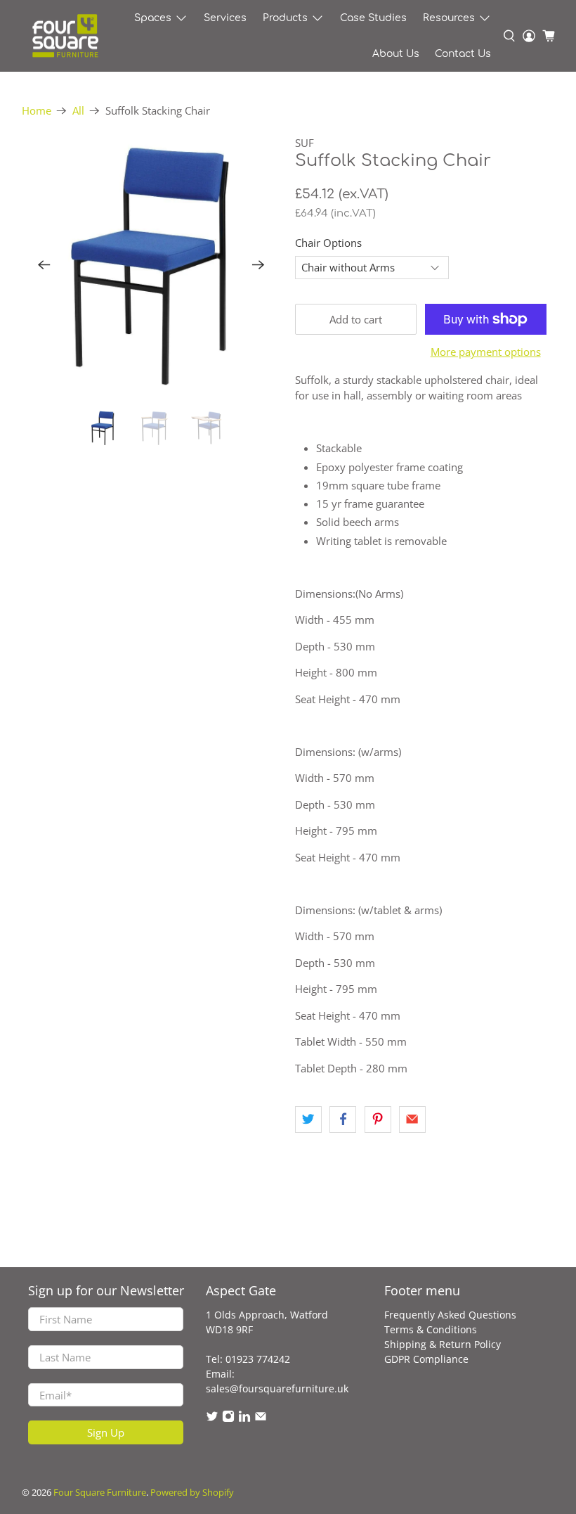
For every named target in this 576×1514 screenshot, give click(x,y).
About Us (395, 54)
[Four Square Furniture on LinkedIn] (244, 1418)
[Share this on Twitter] (308, 1119)
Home (36, 110)
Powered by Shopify (192, 1493)
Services (225, 18)
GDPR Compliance (426, 1359)
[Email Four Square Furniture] (260, 1418)
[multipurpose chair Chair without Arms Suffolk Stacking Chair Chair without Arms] (152, 265)
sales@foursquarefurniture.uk (277, 1388)
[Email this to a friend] (412, 1119)
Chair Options (328, 243)
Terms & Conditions (430, 1329)
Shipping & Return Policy (442, 1344)
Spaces (152, 18)
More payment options (486, 351)
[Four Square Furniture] (65, 36)
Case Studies (373, 18)
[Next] (258, 265)
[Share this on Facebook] (342, 1119)
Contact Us (463, 54)
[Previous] (44, 265)
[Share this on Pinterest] (378, 1119)
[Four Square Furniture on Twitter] (212, 1418)
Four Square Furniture (99, 1493)
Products (285, 18)
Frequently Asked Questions (450, 1314)
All (78, 110)
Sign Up (105, 1432)
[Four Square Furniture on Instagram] (228, 1418)
